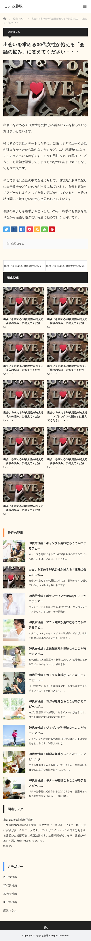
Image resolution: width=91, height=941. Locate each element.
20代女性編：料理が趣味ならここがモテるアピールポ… (57, 756)
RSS (45, 927)
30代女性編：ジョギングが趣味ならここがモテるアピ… (57, 730)
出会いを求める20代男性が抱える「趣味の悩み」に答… (57, 572)
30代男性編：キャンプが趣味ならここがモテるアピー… (57, 545)
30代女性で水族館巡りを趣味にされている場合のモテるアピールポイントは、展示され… (58, 662)
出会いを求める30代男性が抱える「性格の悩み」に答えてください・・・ (67, 369)
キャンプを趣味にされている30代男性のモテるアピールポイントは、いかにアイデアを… (58, 556)
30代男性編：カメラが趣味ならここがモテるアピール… (57, 677)
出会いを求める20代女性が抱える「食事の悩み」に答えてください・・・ (23, 463)
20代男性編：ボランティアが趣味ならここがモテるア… (57, 598)
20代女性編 (10, 877)
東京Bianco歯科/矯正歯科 (18, 819)
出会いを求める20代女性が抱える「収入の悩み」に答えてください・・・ (23, 369)
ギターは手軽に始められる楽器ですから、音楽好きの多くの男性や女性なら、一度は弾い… (58, 793)
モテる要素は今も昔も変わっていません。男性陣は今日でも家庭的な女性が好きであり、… (58, 767)
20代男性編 (10, 885)
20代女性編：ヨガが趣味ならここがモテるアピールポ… (57, 704)
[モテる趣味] (13, 6)
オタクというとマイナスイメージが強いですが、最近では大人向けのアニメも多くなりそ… (58, 635)
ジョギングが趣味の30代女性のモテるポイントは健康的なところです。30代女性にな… (58, 741)
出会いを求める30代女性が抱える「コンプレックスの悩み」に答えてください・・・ (66, 267)
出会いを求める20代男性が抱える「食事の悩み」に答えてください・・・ (67, 323)
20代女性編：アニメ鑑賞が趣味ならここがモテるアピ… (57, 625)
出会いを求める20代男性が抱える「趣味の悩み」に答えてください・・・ (23, 510)
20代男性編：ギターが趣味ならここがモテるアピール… (57, 783)
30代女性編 (10, 893)
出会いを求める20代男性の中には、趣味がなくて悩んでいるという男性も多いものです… (58, 582)
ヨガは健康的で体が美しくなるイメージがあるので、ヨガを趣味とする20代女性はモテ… (58, 714)
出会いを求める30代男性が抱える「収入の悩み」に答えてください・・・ (24, 267)
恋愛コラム (14, 32)
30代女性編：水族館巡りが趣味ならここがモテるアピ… (57, 651)
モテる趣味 (42, 935)
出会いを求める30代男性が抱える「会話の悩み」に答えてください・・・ (23, 323)
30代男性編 (10, 902)
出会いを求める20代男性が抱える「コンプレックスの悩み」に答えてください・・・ (67, 416)
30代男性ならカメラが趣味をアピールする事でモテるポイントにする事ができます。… (58, 688)
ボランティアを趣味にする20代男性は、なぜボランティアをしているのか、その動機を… (58, 609)
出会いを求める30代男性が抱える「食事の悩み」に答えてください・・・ (67, 463)
